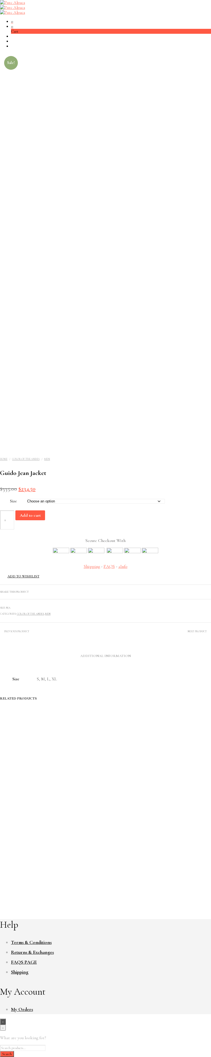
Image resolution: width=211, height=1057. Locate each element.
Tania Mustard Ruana (140, 864)
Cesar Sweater (22, 864)
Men (47, 459)
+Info (122, 566)
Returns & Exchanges (32, 952)
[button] (12, 21)
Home (3, 459)
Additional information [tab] (105, 656)
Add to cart (30, 515)
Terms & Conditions (31, 942)
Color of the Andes (26, 459)
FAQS (109, 566)
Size (13, 501)
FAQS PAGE (24, 962)
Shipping (92, 566)
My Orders (22, 1009)
